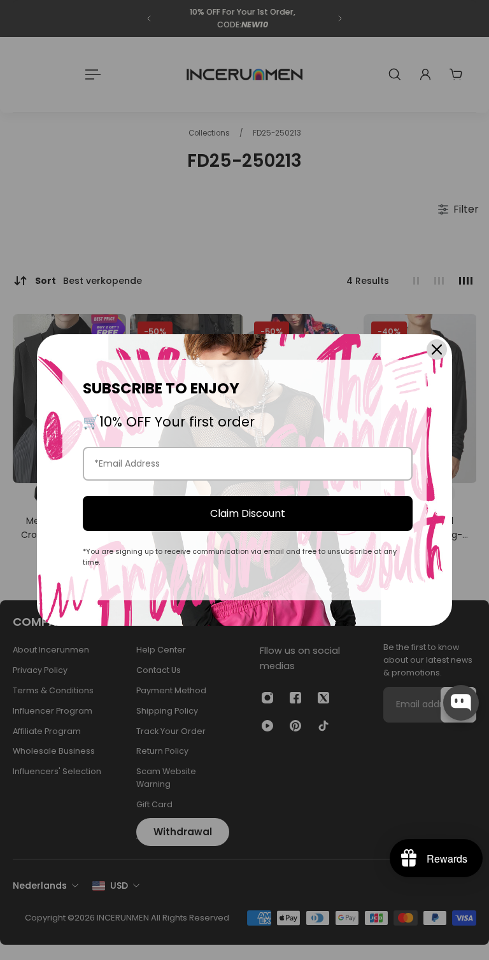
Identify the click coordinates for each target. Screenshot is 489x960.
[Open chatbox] (461, 703)
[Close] (437, 349)
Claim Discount (247, 513)
